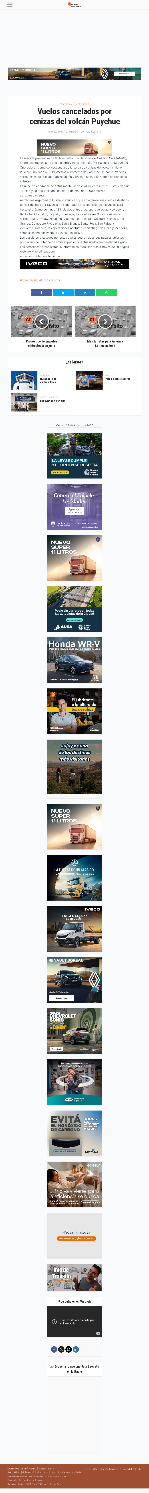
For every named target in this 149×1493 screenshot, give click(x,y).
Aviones (65, 104)
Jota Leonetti (93, 131)
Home (88, 1469)
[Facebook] (54, 1349)
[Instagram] (68, 1349)
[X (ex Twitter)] (61, 1349)
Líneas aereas (50, 280)
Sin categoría (81, 104)
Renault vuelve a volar (52, 400)
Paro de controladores (117, 378)
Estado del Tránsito (131, 1469)
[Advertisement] (74, 36)
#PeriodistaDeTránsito (105, 1469)
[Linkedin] (76, 1349)
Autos (43, 397)
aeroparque (29, 280)
